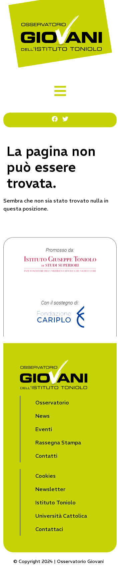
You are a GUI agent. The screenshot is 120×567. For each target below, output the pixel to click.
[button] (60, 91)
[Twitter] (65, 119)
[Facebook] (55, 119)
